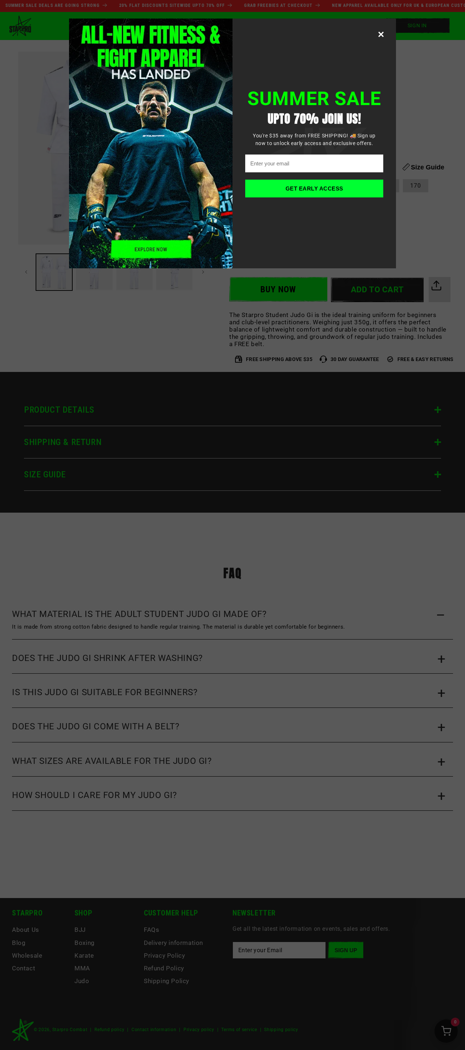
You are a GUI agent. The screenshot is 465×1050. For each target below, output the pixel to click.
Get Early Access (314, 188)
